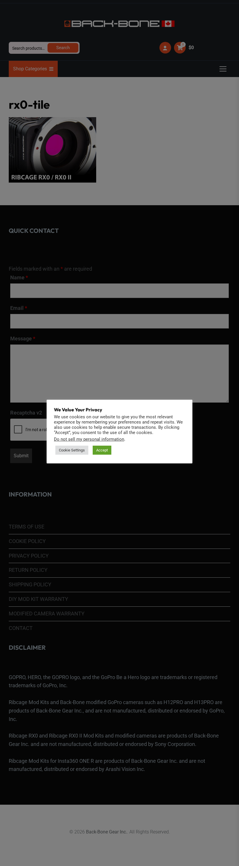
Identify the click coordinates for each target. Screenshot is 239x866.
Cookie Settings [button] (72, 450)
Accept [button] (102, 450)
